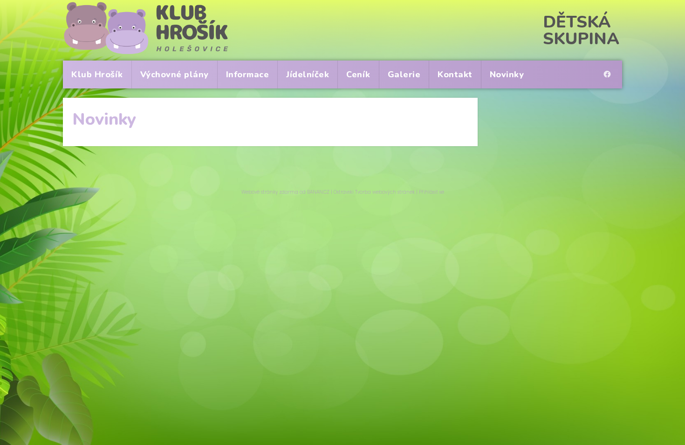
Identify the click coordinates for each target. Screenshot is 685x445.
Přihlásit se (431, 192)
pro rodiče (609, 66)
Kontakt (455, 74)
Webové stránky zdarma (269, 192)
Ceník (358, 74)
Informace (247, 74)
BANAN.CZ (318, 192)
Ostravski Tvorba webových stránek (374, 192)
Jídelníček (307, 74)
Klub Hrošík (97, 74)
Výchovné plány (174, 74)
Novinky (507, 74)
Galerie (404, 74)
